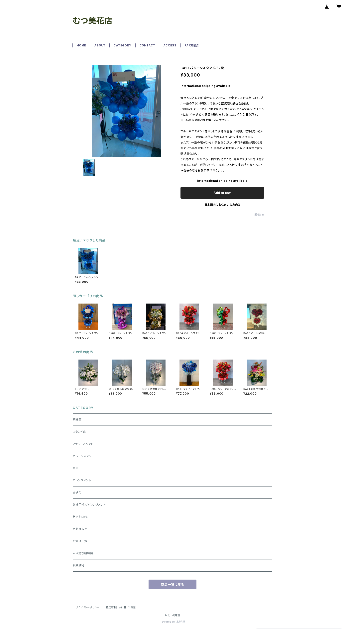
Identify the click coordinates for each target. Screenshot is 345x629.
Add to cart (222, 193)
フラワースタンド (83, 443)
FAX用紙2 (192, 45)
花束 (76, 468)
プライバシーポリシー (87, 607)
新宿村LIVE (80, 516)
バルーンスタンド (83, 456)
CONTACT (147, 45)
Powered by (168, 621)
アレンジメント (82, 480)
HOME (81, 45)
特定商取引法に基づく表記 (121, 607)
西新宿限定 (80, 529)
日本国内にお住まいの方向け (222, 204)
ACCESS (169, 45)
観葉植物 (78, 565)
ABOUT (99, 45)
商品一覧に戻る (172, 585)
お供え (77, 492)
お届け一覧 (80, 541)
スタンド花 (79, 431)
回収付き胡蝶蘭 (83, 553)
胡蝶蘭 (77, 419)
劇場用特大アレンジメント (89, 504)
